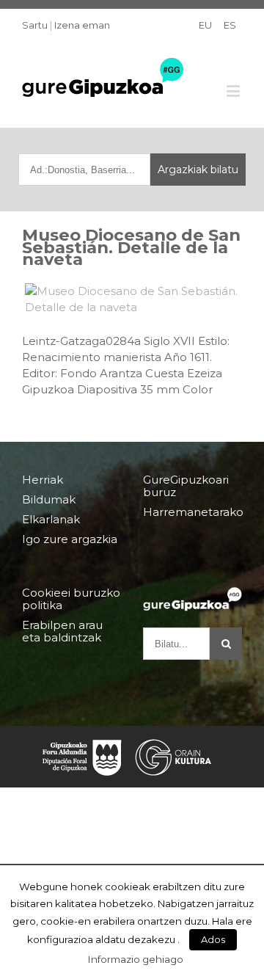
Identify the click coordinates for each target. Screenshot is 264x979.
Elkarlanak (51, 519)
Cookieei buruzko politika (71, 599)
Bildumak (49, 499)
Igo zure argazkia (69, 539)
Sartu (35, 25)
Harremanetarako (192, 512)
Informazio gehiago (135, 959)
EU (205, 25)
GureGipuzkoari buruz (186, 486)
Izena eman (82, 25)
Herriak (42, 480)
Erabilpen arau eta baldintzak (62, 631)
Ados (213, 939)
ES (230, 25)
